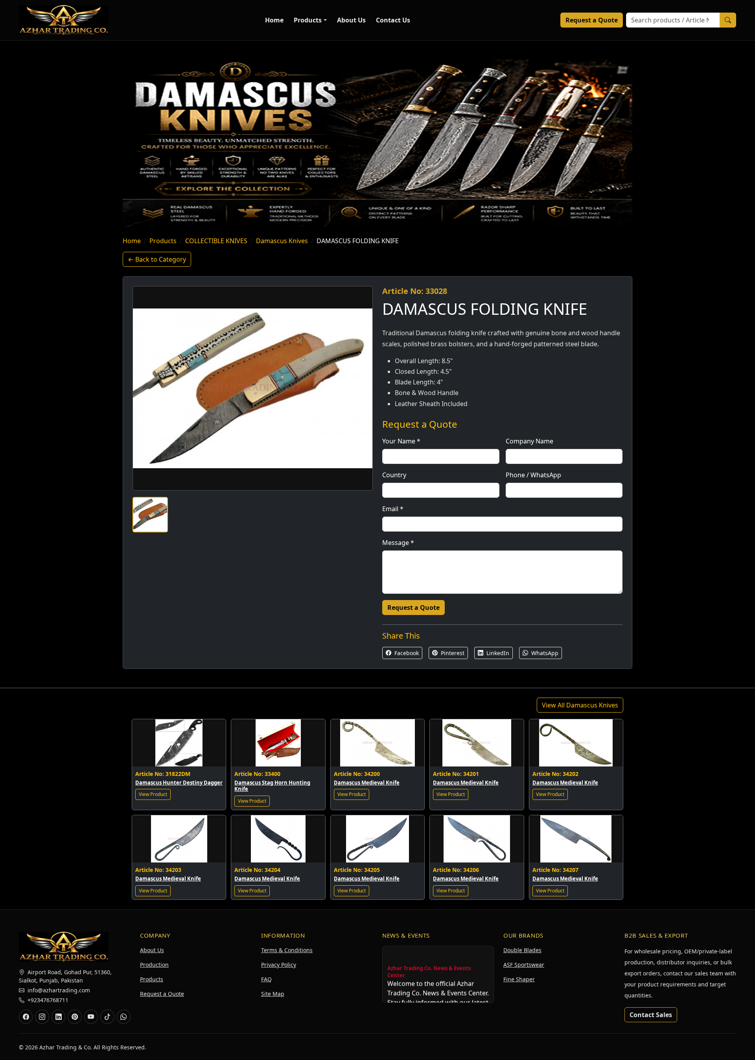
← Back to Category (157, 259)
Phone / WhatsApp (533, 475)
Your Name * (401, 441)
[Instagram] (42, 1017)
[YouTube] (91, 1017)
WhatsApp (544, 653)
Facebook (406, 653)
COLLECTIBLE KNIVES (216, 240)
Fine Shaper (519, 979)
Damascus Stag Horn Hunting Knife (272, 786)
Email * (392, 508)
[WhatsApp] (124, 1017)
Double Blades (522, 950)
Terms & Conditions (287, 950)
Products (308, 20)
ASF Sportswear (523, 964)
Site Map (272, 993)
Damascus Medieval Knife (367, 782)
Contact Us (393, 20)
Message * (398, 542)
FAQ (266, 979)
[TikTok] (107, 1017)
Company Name (529, 441)
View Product (153, 794)
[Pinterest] (74, 1017)
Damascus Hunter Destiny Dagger (179, 782)
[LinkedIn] (58, 1017)
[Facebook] (26, 1017)
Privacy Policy (278, 964)
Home (274, 20)
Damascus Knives (282, 240)
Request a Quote (591, 20)
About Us (351, 20)
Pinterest (451, 653)
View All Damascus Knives (580, 705)
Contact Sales (651, 1014)
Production (154, 964)
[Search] (728, 20)
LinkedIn (497, 653)
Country (394, 475)
